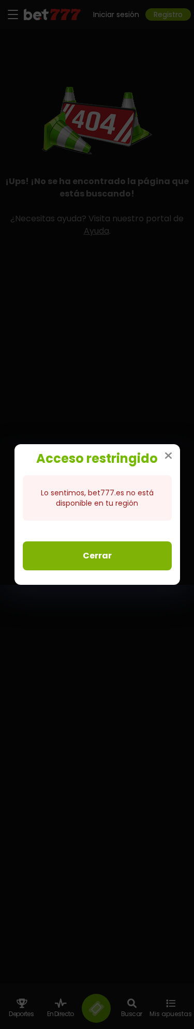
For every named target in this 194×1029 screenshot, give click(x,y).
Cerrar (97, 556)
